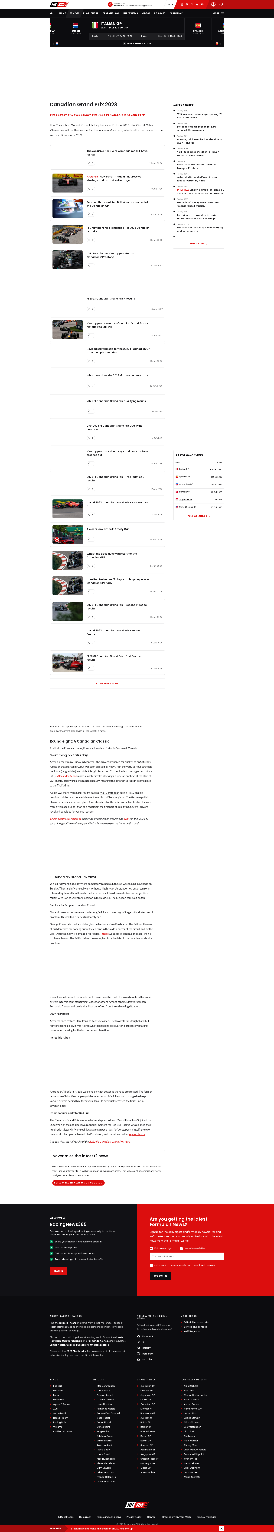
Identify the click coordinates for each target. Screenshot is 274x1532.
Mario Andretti (192, 1477)
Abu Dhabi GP (147, 1472)
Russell (105, 933)
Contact (152, 1517)
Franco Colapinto (106, 1477)
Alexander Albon (67, 776)
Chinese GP (146, 1390)
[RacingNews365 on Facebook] (186, 4)
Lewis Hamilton (105, 1404)
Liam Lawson (104, 1468)
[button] (75, 28)
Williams (57, 1427)
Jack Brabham (192, 1468)
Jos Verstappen (192, 1427)
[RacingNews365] (59, 4)
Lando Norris (57, 1344)
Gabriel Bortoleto (106, 1481)
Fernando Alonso (98, 1340)
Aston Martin (60, 1413)
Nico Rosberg (191, 1386)
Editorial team (66, 1517)
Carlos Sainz (103, 1427)
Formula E (176, 13)
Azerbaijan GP (148, 1449)
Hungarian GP (147, 1431)
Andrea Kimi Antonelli (108, 1413)
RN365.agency (192, 1331)
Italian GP (145, 1440)
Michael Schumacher (196, 1395)
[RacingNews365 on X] (192, 4)
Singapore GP (147, 1454)
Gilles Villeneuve (193, 1408)
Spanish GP (146, 1445)
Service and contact (195, 1327)
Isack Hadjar (103, 1418)
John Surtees (191, 1472)
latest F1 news (67, 1322)
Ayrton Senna (191, 1404)
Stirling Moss (191, 1445)
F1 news (74, 13)
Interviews (130, 13)
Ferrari (56, 1395)
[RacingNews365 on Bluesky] (197, 4)
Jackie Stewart (192, 1418)
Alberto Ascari (191, 1399)
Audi (55, 1408)
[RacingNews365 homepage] (51, 13)
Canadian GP (147, 1404)
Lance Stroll (103, 1454)
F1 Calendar (91, 13)
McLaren (58, 1390)
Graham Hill (190, 1459)
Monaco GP (146, 1408)
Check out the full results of (66, 818)
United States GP (149, 1459)
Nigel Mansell (191, 1440)
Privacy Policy (134, 1517)
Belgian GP (146, 1427)
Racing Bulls (59, 1422)
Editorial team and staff (197, 1322)
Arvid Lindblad (104, 1445)
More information (139, 43)
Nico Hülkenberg (106, 1459)
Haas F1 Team (60, 1418)
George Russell (75, 1344)
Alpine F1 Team (61, 1404)
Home (62, 13)
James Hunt (190, 1413)
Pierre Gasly (103, 1449)
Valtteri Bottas (105, 1440)
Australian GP (147, 1386)
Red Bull (84, 1113)
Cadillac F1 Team (62, 1431)
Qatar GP (145, 1468)
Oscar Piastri (104, 1422)
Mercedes (58, 1399)
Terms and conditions (109, 1517)
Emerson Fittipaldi (194, 1454)
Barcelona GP (147, 1413)
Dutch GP (145, 1436)
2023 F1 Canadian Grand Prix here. (109, 1141)
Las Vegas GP (147, 1463)
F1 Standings (111, 13)
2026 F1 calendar (76, 1351)
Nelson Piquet (191, 1463)
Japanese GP (147, 1395)
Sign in (58, 1271)
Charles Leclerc (99, 1344)
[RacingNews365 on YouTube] (202, 4)
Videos (146, 13)
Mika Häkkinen (191, 1422)
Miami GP (145, 1399)
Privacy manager (206, 1517)
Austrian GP (146, 1418)
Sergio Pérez (103, 1431)
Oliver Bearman (105, 1472)
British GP (145, 1422)
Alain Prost (190, 1390)
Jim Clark (189, 1431)
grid (126, 818)
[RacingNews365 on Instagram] (181, 4)
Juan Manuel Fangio (195, 1449)
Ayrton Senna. (137, 1134)
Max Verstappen (109, 792)
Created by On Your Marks (176, 1517)
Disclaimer (85, 1517)
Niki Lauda (189, 1436)
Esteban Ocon (105, 1436)
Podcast (160, 13)
